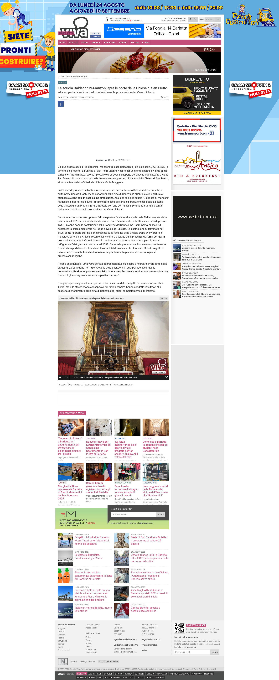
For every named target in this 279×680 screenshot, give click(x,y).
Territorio (62, 644)
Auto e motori (148, 631)
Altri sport (118, 634)
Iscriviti (160, 514)
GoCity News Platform (108, 662)
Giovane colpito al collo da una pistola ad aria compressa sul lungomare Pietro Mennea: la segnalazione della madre (92, 595)
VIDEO (145, 42)
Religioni (61, 628)
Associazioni (91, 628)
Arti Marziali (91, 649)
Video (144, 650)
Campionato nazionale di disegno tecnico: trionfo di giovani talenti (126, 491)
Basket (89, 640)
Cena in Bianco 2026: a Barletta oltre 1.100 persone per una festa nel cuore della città (149, 558)
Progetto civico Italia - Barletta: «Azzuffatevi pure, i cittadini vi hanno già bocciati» (92, 540)
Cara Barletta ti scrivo (123, 649)
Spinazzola (127, 677)
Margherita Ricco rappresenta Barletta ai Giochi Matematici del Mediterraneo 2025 (70, 492)
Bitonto (119, 674)
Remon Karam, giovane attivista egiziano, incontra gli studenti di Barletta (98, 488)
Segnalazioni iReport (151, 639)
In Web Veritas (148, 634)
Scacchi (117, 624)
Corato (150, 674)
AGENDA (96, 42)
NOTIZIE (73, 42)
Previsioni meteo (149, 645)
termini (133, 523)
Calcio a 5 (118, 628)
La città (61, 631)
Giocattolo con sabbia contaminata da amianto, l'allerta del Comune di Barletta (93, 576)
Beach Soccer (119, 631)
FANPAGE (96, 36)
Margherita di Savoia (179, 674)
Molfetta (81, 677)
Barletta (81, 674)
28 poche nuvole (126, 19)
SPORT (84, 42)
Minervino (197, 674)
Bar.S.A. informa (149, 628)
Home (61, 76)
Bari (99, 674)
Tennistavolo (91, 652)
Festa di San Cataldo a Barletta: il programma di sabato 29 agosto (149, 540)
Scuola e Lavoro (93, 624)
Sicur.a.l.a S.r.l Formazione (125, 652)
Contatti (73, 661)
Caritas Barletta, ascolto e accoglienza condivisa (145, 609)
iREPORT (123, 42)
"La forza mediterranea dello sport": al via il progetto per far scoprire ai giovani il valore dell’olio (126, 449)
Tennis (88, 646)
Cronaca (61, 634)
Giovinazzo (161, 674)
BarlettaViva (73, 26)
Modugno (208, 674)
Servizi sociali (64, 650)
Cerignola (139, 674)
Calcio (88, 637)
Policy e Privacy (87, 661)
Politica (61, 638)
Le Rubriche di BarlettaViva (126, 645)
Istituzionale (63, 641)
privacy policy (146, 523)
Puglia (92, 677)
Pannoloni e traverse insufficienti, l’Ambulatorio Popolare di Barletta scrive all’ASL (150, 576)
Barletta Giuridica (149, 624)
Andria (91, 674)
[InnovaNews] (63, 664)
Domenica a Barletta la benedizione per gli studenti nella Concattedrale (155, 446)
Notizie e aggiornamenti (76, 76)
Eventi (60, 647)
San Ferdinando (112, 677)
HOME (62, 42)
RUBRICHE (109, 42)
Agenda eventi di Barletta (125, 639)
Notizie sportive (93, 633)
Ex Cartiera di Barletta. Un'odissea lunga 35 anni (89, 556)
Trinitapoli (158, 677)
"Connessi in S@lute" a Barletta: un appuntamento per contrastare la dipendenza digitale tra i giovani (70, 446)
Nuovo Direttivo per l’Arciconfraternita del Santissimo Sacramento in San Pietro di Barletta (98, 448)
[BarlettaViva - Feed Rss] (195, 19)
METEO (135, 42)
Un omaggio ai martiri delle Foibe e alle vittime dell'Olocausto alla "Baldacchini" (155, 491)
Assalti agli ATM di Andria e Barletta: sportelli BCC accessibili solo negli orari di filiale (149, 593)
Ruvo (100, 677)
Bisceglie (108, 674)
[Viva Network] (66, 674)
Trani (148, 677)
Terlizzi (139, 677)
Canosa (128, 674)
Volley (88, 643)
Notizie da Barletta (66, 624)
